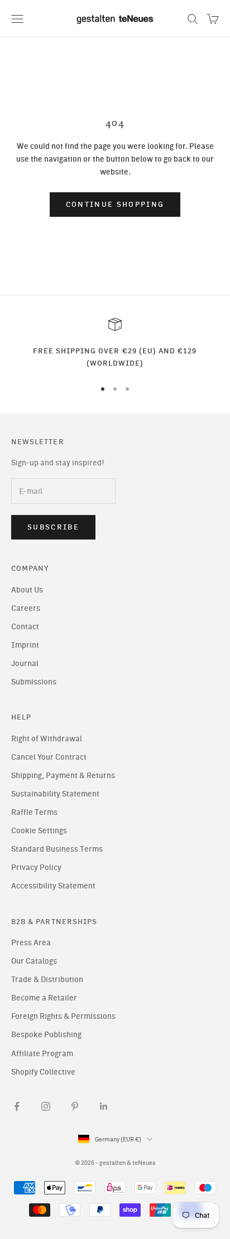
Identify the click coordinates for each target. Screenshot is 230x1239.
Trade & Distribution (47, 979)
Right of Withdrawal (46, 739)
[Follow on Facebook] (16, 1106)
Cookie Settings (39, 830)
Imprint (25, 645)
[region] (115, 344)
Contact (25, 626)
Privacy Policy (36, 867)
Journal (25, 663)
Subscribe (53, 527)
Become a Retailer (44, 998)
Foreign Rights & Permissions (63, 1016)
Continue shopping (115, 204)
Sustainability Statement (55, 794)
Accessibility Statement (53, 886)
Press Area (31, 943)
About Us (27, 590)
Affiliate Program (42, 1053)
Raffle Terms (34, 812)
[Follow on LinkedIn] (103, 1106)
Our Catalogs (34, 961)
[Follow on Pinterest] (74, 1106)
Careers (25, 608)
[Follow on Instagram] (45, 1106)
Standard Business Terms (57, 849)
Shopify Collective (43, 1072)
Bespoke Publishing (46, 1034)
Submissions (33, 682)
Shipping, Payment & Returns (63, 775)
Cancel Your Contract (49, 757)
